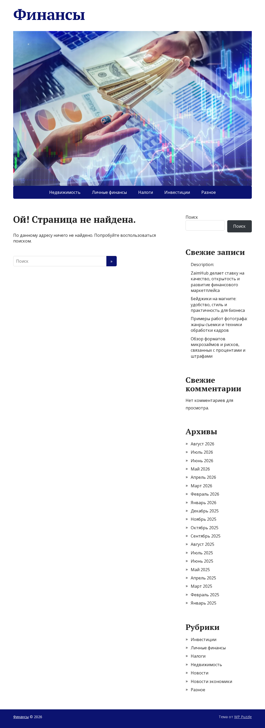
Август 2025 (202, 544)
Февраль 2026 (205, 494)
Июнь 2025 (202, 561)
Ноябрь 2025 (203, 519)
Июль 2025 (202, 553)
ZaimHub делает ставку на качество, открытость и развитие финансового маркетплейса (217, 281)
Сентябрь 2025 (205, 536)
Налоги (145, 192)
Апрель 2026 (203, 477)
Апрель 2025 (203, 578)
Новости (199, 673)
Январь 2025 (203, 603)
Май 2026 (200, 469)
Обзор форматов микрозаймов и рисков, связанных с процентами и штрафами (218, 347)
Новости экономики (211, 681)
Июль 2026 (202, 452)
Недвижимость (64, 192)
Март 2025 (201, 586)
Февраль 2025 (205, 595)
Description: (202, 264)
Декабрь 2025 (205, 511)
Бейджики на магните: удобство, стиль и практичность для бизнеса (218, 304)
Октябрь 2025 (204, 528)
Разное (208, 192)
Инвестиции (177, 192)
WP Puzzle (243, 716)
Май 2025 (200, 569)
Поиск (192, 217)
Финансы (49, 14)
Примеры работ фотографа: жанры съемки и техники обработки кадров (219, 324)
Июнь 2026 (202, 461)
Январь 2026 (203, 502)
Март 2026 (201, 486)
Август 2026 (202, 444)
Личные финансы (109, 192)
